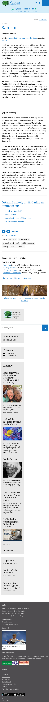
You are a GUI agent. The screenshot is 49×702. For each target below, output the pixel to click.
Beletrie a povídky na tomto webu (17, 278)
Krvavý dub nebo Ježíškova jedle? (18, 218)
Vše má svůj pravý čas (12, 272)
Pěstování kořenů (10, 270)
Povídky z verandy (10, 267)
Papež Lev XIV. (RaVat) (24, 656)
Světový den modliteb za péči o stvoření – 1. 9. (12, 422)
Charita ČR (5, 656)
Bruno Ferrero (6, 23)
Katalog (4, 686)
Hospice (12, 656)
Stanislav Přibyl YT (39, 656)
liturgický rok (24, 239)
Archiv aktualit (8, 550)
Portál (4, 40)
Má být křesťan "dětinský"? (10, 571)
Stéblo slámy (10, 214)
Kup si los (7, 265)
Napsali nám (6, 679)
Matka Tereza (10, 459)
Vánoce (20, 246)
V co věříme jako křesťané (10, 689)
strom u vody (16, 316)
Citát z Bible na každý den (28, 11)
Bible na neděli (10, 336)
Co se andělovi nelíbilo (14, 221)
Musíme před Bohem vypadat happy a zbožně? (11, 585)
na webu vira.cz (15, 298)
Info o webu (6, 677)
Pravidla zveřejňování (9, 684)
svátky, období (8, 246)
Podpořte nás (6, 682)
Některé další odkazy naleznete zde (28, 659)
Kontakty (5, 674)
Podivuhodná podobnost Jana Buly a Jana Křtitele (10, 523)
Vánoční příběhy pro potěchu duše (22, 38)
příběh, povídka (28, 243)
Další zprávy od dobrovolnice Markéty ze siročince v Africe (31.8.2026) (12, 377)
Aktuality (7, 365)
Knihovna (43, 20)
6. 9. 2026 (14, 340)
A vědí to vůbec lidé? (13, 211)
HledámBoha (10, 659)
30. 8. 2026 (6, 340)
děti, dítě (12, 239)
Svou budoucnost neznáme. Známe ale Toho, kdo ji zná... (12, 496)
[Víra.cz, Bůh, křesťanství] (11, 3)
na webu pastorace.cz (30, 298)
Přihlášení (8, 350)
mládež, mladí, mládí (11, 243)
